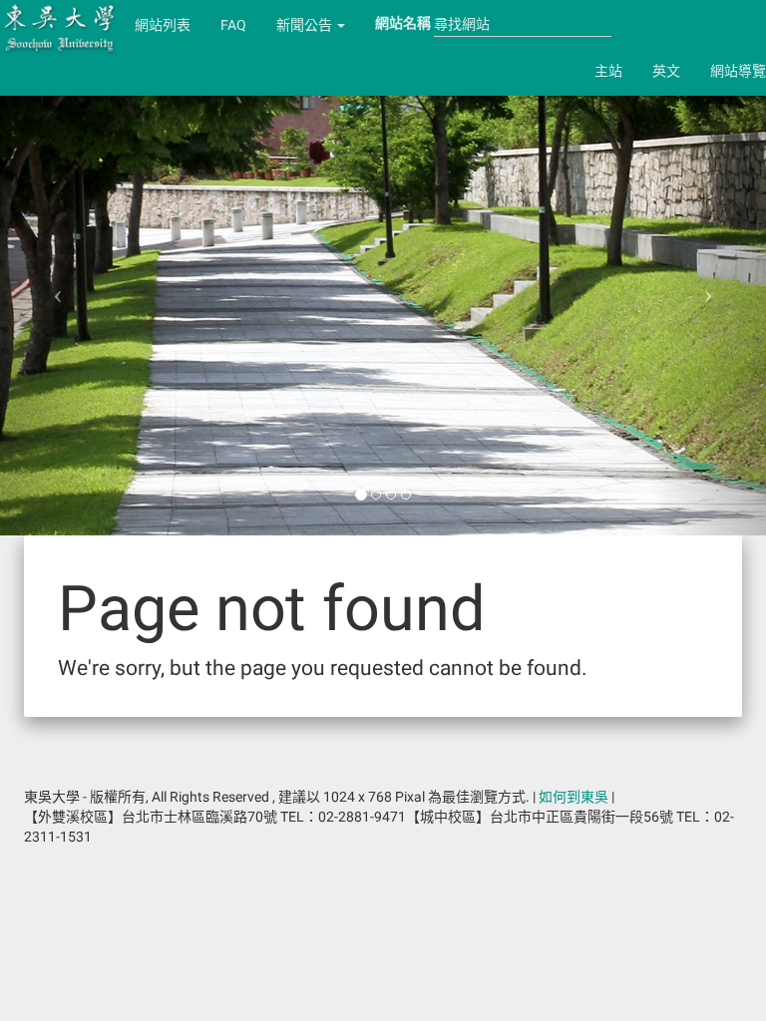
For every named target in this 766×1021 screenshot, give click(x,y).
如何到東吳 (573, 797)
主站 (608, 71)
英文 (666, 71)
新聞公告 (305, 25)
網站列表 (163, 25)
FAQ (233, 25)
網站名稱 (403, 23)
